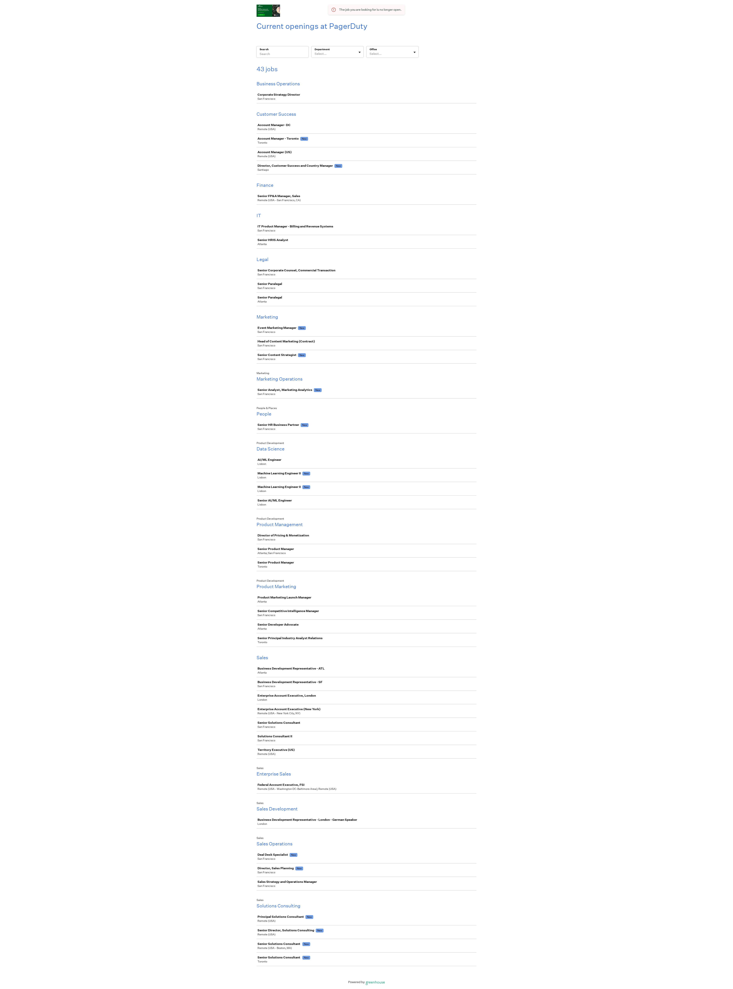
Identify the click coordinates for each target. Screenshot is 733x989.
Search (264, 49)
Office (373, 49)
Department (322, 49)
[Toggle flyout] (359, 52)
